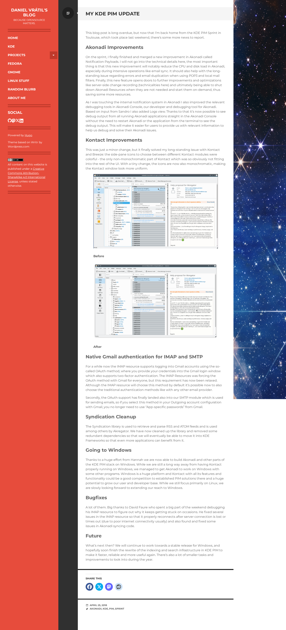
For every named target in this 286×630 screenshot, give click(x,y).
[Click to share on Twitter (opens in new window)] (99, 587)
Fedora (15, 63)
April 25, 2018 (98, 605)
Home (13, 38)
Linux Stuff (18, 81)
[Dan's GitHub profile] (10, 120)
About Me (17, 98)
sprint (119, 608)
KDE (11, 46)
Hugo (28, 135)
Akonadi (96, 608)
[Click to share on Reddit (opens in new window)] (119, 587)
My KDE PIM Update (113, 14)
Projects (16, 55)
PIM (111, 608)
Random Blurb (22, 89)
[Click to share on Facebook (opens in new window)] (89, 587)
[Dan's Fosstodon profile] (14, 120)
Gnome (14, 72)
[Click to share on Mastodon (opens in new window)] (109, 587)
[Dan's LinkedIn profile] (21, 120)
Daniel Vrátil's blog (29, 12)
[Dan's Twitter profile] (17, 120)
